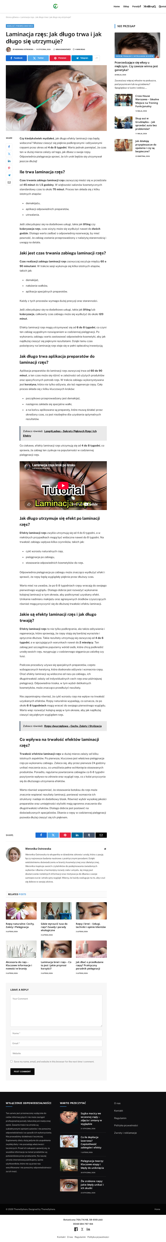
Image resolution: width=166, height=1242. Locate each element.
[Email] (9, 182)
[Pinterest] (9, 168)
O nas (117, 1103)
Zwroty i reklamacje (125, 1132)
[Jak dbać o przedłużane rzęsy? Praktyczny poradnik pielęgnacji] (91, 949)
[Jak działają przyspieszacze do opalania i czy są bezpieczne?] (123, 145)
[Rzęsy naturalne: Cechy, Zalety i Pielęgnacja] (21, 910)
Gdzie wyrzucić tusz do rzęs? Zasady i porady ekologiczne (54, 927)
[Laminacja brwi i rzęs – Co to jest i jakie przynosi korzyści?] (56, 949)
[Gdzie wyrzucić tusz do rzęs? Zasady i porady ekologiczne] (56, 910)
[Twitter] (9, 154)
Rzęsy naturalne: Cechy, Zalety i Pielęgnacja (20, 925)
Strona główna (12, 17)
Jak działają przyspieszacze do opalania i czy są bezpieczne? (145, 146)
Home (117, 6)
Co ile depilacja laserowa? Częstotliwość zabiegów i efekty (91, 1142)
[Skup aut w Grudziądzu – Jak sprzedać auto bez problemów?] (123, 122)
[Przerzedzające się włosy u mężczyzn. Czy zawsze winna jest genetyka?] (137, 45)
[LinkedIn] (9, 161)
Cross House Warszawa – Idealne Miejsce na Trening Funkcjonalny (147, 101)
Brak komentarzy (63, 49)
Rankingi (149, 6)
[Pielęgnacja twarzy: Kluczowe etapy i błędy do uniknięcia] (69, 1165)
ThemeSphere (48, 1209)
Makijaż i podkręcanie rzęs (20, 26)
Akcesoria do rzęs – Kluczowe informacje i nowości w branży (19, 965)
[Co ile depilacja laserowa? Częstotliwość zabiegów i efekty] (69, 1141)
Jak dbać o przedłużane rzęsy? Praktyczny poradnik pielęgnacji (89, 965)
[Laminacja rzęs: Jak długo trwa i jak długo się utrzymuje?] (56, 98)
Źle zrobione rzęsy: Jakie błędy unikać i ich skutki (92, 1184)
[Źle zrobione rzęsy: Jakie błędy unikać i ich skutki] (69, 1185)
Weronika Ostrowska (24, 49)
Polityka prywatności (126, 1125)
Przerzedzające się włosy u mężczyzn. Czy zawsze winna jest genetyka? (136, 66)
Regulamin (120, 1118)
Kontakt (118, 1110)
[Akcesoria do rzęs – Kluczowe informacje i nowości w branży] (21, 949)
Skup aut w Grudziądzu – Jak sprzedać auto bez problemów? (146, 123)
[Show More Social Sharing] (96, 58)
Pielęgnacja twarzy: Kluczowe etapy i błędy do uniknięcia (92, 1164)
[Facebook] (9, 147)
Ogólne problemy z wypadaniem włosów (134, 56)
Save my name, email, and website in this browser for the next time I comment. (54, 1061)
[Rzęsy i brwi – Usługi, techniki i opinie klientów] (91, 910)
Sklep (126, 6)
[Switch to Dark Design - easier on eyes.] (159, 6)
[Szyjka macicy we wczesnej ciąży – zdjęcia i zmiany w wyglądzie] (69, 1117)
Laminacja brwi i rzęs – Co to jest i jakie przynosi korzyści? (56, 965)
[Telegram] (9, 175)
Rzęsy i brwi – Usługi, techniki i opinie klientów (91, 925)
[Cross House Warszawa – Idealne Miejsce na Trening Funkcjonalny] (123, 100)
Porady (136, 6)
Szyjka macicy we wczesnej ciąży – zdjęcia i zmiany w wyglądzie (91, 1118)
